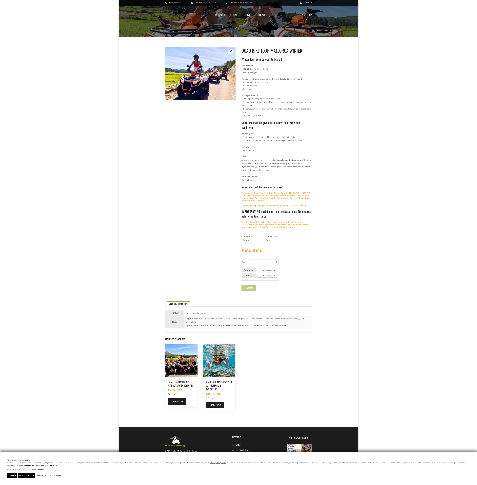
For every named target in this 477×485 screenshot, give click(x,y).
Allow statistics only (26, 475)
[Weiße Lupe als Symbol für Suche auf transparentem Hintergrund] (303, 15)
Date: (244, 262)
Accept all (12, 475)
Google (34, 469)
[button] (231, 51)
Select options (177, 401)
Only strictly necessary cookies (49, 475)
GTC (238, 445)
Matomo (41, 469)
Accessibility (242, 450)
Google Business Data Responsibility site (41, 465)
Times (249, 275)
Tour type (248, 270)
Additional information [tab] (178, 304)
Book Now (248, 288)
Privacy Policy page (218, 463)
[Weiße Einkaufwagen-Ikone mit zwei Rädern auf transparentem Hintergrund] (310, 15)
